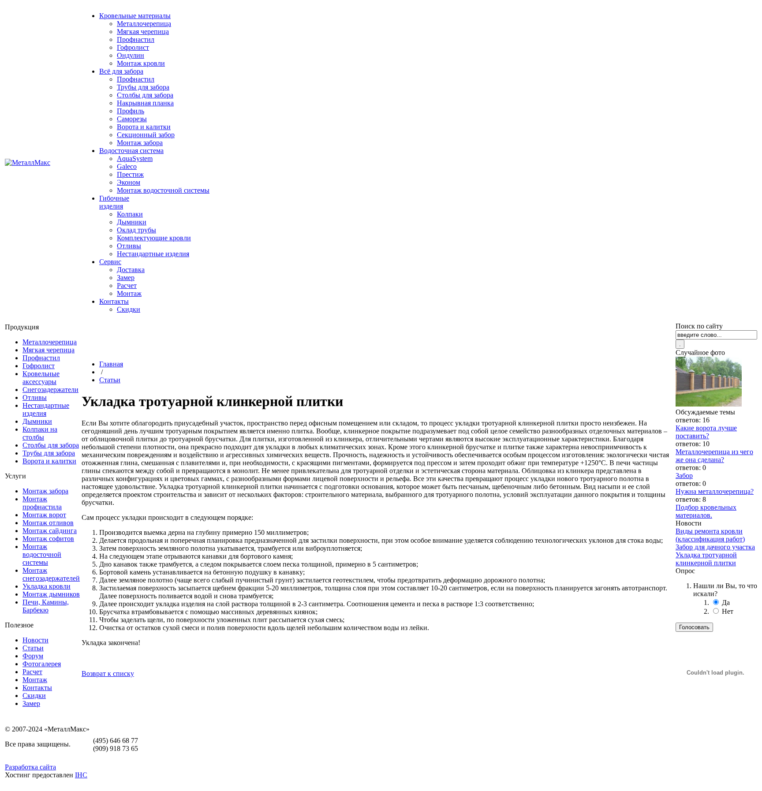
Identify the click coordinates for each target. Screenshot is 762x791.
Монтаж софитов (48, 538)
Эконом (128, 182)
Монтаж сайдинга (49, 530)
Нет (727, 611)
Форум (32, 656)
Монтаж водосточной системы (163, 190)
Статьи (33, 648)
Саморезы (132, 119)
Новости (35, 640)
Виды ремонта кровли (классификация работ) (710, 535)
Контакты (114, 301)
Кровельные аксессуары (41, 377)
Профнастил (135, 39)
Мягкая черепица (143, 31)
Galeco (127, 166)
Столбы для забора (145, 95)
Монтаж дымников (51, 594)
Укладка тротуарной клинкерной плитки (706, 559)
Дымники (131, 222)
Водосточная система (131, 150)
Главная (111, 364)
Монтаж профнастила (42, 503)
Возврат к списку (108, 673)
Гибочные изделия (114, 202)
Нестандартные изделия (153, 253)
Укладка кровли (46, 586)
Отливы (129, 246)
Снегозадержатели (50, 389)
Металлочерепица (144, 23)
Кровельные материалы (135, 15)
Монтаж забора (140, 142)
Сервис (110, 261)
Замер (125, 277)
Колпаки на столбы (39, 433)
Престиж (130, 174)
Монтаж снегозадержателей (51, 574)
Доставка (131, 269)
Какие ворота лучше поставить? (706, 432)
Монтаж (129, 293)
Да (726, 602)
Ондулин (130, 55)
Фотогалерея (41, 664)
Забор (684, 475)
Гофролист (133, 47)
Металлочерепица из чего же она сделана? (714, 455)
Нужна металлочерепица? (715, 491)
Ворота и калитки (144, 127)
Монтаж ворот (44, 515)
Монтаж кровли (141, 63)
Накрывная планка (145, 103)
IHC (81, 775)
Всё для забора (121, 71)
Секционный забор (146, 134)
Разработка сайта (30, 767)
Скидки (128, 309)
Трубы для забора (143, 87)
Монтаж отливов (48, 522)
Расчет (127, 285)
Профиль (130, 111)
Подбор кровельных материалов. (706, 511)
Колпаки (130, 214)
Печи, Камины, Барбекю (45, 606)
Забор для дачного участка (715, 547)
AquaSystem (135, 158)
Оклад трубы (136, 230)
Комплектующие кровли (154, 238)
